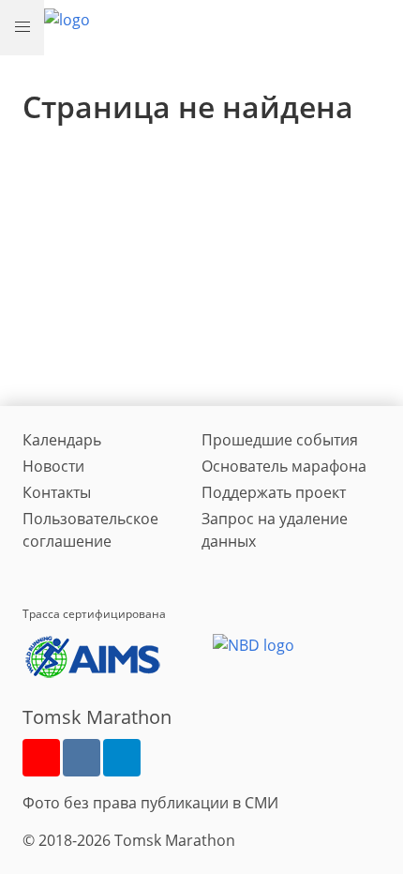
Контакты (56, 492)
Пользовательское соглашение (90, 529)
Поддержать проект (274, 492)
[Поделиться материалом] (122, 757)
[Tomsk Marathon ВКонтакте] (81, 757)
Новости (53, 466)
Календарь (61, 439)
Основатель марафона (284, 466)
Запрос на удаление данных (275, 529)
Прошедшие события (280, 439)
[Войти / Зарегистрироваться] (380, 24)
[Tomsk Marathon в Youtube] (41, 757)
